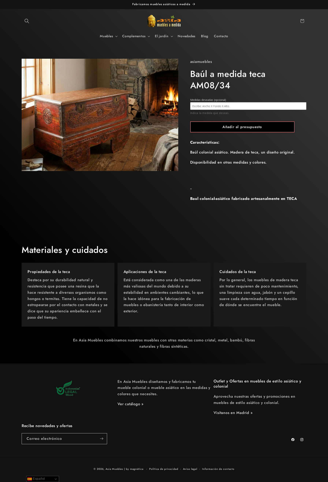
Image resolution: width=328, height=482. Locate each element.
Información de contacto (218, 469)
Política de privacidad (163, 469)
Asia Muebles (114, 469)
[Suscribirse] (101, 438)
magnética (137, 469)
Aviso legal (190, 469)
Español (38, 478)
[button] (27, 21)
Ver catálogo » (130, 404)
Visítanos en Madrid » (233, 413)
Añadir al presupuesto (242, 126)
